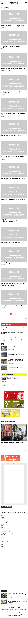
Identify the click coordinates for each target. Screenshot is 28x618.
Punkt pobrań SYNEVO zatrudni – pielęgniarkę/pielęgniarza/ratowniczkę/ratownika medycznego (12, 378)
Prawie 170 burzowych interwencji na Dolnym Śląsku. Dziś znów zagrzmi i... (16, 353)
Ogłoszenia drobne (8, 374)
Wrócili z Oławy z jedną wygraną (10, 263)
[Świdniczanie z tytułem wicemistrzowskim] (14, 170)
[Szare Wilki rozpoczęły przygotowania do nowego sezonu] (14, 60)
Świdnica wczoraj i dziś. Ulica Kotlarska (12, 442)
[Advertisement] (14, 484)
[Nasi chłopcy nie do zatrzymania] (14, 234)
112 (2, 344)
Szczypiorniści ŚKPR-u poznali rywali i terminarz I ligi (12, 91)
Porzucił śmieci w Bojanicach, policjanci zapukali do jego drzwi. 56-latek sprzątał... (17, 360)
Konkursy (4, 591)
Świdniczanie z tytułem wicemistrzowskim (13, 178)
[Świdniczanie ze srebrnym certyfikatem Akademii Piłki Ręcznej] (14, 275)
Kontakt (18, 607)
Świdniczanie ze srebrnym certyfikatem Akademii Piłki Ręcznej (13, 284)
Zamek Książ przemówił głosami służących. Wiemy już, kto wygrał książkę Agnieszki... (17, 595)
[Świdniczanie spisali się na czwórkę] (14, 127)
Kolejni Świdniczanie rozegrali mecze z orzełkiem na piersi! (12, 220)
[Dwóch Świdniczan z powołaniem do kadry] (14, 297)
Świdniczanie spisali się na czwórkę (11, 135)
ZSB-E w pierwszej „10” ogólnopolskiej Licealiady (12, 157)
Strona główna (3, 5)
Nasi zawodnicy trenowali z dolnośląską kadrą (13, 114)
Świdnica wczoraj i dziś (8, 421)
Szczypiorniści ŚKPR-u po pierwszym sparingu (11, 47)
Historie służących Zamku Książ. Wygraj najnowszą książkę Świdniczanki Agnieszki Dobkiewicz (17, 601)
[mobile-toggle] (1, 3)
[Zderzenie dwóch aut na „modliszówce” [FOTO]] (4, 348)
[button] (26, 2)
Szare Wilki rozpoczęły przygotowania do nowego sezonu (13, 69)
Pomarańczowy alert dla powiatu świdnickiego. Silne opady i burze (15, 366)
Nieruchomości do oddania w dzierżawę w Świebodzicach (14, 327)
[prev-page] (1, 446)
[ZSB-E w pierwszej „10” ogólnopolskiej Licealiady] (14, 148)
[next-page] (3, 446)
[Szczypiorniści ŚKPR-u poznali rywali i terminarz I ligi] (14, 82)
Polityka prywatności (11, 607)
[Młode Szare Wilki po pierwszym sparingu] (14, 17)
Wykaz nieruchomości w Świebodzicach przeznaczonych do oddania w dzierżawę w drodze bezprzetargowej (13, 338)
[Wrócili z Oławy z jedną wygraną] (14, 254)
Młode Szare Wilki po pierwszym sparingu (13, 26)
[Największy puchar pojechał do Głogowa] (14, 191)
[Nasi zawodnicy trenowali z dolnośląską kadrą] (14, 105)
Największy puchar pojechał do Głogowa (13, 199)
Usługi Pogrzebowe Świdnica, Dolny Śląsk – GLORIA (12, 384)
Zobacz (2, 517)
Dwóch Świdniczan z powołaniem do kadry (13, 306)
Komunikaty (6, 325)
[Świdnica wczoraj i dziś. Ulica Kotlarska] (14, 432)
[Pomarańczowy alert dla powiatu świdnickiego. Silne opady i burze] (4, 367)
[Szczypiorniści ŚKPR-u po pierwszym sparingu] (14, 38)
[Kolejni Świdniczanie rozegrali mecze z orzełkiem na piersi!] (14, 211)
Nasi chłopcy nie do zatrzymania (10, 242)
